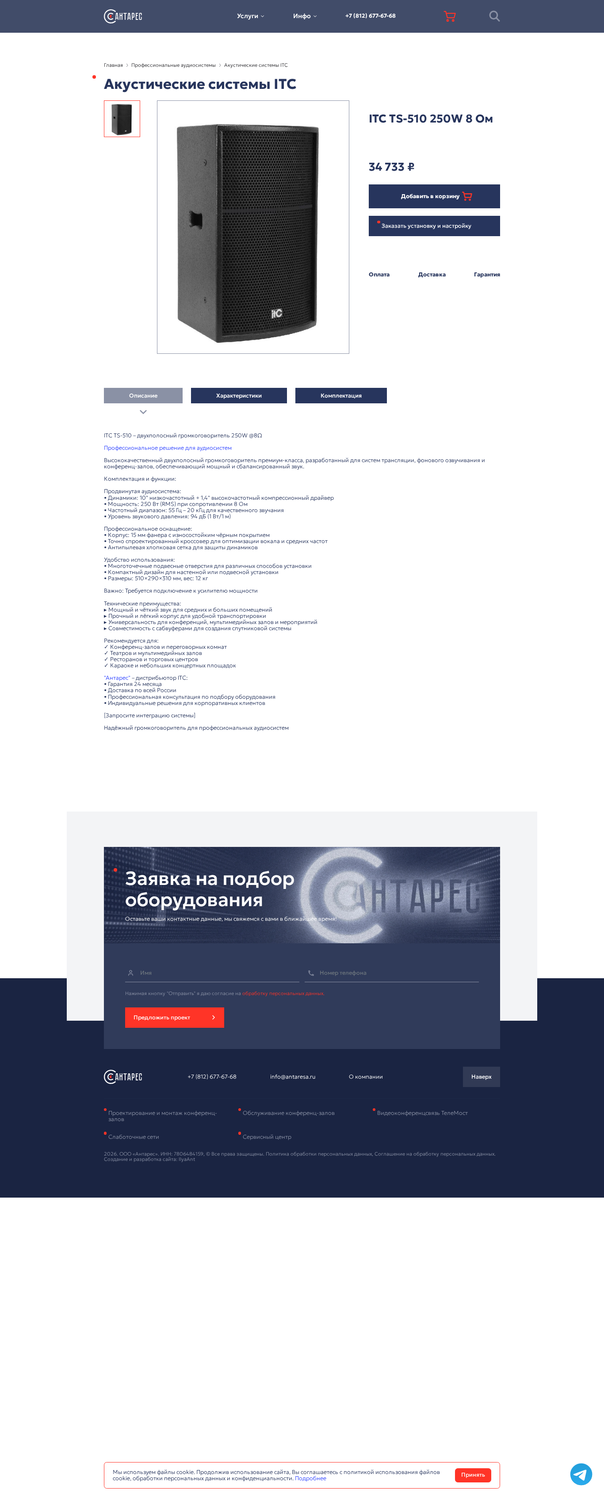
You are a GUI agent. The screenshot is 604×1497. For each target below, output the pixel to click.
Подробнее (310, 1478)
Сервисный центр (267, 1137)
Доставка (432, 275)
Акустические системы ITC (256, 65)
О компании (366, 1077)
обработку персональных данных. (283, 993)
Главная (113, 65)
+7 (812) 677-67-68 (370, 15)
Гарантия (487, 275)
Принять (473, 1474)
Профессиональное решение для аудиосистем (168, 448)
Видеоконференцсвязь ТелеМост (422, 1113)
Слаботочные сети (133, 1137)
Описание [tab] (143, 395)
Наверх (481, 1076)
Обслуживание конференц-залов (289, 1113)
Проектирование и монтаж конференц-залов (162, 1116)
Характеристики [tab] (239, 395)
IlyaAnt (187, 1159)
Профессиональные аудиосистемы (173, 65)
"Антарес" (117, 677)
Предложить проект (162, 1017)
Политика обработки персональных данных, (320, 1154)
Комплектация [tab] (341, 395)
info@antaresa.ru (292, 1077)
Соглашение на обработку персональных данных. (435, 1154)
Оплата (379, 275)
